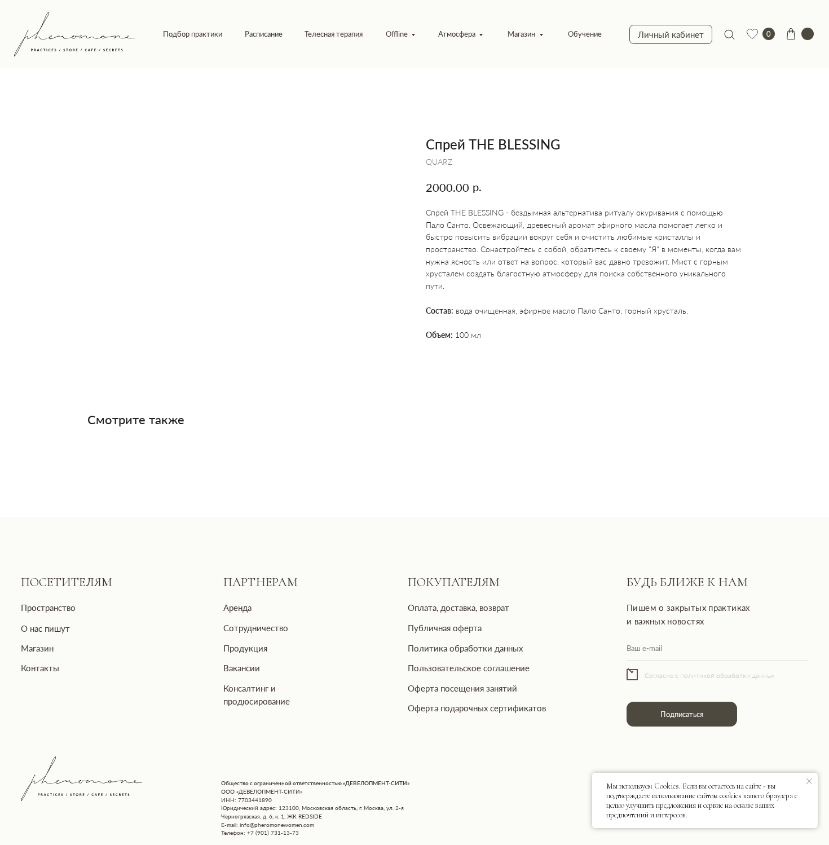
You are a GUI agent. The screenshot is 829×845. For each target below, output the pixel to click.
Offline (397, 33)
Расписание (264, 33)
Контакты (40, 668)
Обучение (585, 33)
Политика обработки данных (465, 648)
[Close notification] (809, 781)
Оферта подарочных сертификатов (477, 708)
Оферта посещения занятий (462, 688)
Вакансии (241, 668)
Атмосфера (456, 33)
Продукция (245, 648)
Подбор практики (192, 33)
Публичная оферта (445, 628)
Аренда (237, 607)
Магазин (521, 33)
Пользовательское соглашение (469, 668)
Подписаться (681, 714)
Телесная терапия (334, 33)
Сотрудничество (255, 628)
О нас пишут (45, 628)
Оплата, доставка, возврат (458, 607)
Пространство (48, 607)
